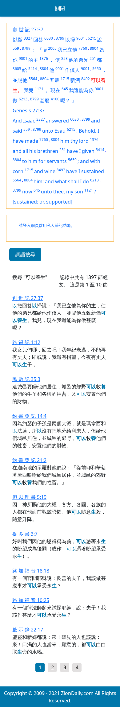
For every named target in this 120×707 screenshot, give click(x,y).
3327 (28, 38)
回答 (38, 39)
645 (65, 88)
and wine (44, 171)
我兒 (29, 90)
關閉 (60, 8)
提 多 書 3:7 (25, 533)
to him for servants (44, 161)
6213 (23, 99)
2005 (52, 48)
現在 (55, 90)
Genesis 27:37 (29, 110)
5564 (33, 78)
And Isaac (24, 120)
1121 (39, 88)
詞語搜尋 (25, 254)
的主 (33, 59)
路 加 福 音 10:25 (30, 600)
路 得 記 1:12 (26, 342)
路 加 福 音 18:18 (30, 570)
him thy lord (74, 141)
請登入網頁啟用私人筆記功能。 (47, 225)
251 (93, 58)
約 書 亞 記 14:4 (29, 416)
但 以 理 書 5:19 (29, 497)
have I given (80, 151)
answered (57, 120)
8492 (85, 78)
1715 (65, 78)
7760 (82, 48)
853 (64, 58)
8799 (60, 38)
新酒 (75, 80)
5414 (32, 68)
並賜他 (20, 80)
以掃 (70, 39)
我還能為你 (81, 90)
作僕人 (72, 70)
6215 (92, 38)
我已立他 (67, 49)
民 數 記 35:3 (26, 379)
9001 (80, 38)
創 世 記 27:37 (28, 29)
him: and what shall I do (61, 181)
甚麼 (45, 100)
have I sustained (85, 171)
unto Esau (54, 130)
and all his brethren (35, 151)
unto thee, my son (62, 191)
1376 (43, 58)
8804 (94, 48)
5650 (96, 68)
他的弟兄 (78, 59)
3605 (17, 68)
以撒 (17, 39)
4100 (55, 99)
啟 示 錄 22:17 (27, 629)
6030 (48, 38)
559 (16, 48)
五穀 (54, 80)
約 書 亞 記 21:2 (29, 460)
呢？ (65, 100)
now (27, 191)
